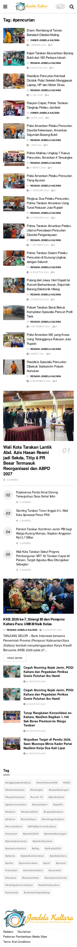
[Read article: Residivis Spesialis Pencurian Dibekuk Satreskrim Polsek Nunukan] (14, 367)
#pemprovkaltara (15, 848)
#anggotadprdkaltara (18, 782)
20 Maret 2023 (37, 167)
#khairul (10, 819)
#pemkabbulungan (55, 833)
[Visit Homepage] (31, 6)
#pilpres (10, 855)
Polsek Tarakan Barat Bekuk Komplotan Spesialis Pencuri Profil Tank (50, 311)
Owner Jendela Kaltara (44, 40)
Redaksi (8, 932)
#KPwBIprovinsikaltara (42, 826)
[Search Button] (72, 6)
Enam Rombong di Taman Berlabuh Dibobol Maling (44, 32)
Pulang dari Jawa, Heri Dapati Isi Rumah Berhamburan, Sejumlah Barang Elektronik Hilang (48, 284)
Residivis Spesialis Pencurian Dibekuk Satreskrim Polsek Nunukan (46, 366)
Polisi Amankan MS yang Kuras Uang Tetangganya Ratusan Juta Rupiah (49, 339)
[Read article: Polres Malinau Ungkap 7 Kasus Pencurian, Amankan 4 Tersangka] (14, 158)
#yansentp (11, 892)
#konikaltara (28, 819)
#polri (46, 863)
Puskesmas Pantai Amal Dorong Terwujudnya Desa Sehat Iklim (37, 494)
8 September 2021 (39, 326)
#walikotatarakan (48, 885)
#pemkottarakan (43, 841)
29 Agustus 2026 (51, 629)
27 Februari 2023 (39, 190)
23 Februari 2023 (39, 217)
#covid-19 (37, 797)
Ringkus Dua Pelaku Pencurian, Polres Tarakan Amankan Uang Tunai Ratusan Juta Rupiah (48, 203)
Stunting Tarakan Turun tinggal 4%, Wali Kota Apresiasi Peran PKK (42, 512)
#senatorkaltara (33, 870)
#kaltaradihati (29, 811)
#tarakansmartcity (56, 877)
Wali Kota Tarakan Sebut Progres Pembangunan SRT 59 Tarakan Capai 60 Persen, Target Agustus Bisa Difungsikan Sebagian (43, 557)
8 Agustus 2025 (38, 67)
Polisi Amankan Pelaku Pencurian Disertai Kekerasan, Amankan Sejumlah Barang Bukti (49, 130)
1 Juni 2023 (35, 145)
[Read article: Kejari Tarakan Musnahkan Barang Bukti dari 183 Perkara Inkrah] (14, 58)
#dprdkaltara (56, 797)
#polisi (9, 863)
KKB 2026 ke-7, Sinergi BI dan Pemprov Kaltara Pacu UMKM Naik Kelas (34, 621)
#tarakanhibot (30, 877)
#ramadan (11, 870)
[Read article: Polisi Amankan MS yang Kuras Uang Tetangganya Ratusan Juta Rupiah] (14, 340)
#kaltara (10, 811)
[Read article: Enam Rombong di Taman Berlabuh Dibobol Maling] (14, 35)
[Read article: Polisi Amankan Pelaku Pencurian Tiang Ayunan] (14, 181)
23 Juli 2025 (36, 94)
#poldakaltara (58, 855)
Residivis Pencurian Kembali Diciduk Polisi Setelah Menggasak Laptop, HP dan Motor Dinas (49, 80)
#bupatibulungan (59, 789)
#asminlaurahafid (47, 782)
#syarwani (55, 870)
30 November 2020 (40, 380)
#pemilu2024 (30, 833)
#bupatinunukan (15, 797)
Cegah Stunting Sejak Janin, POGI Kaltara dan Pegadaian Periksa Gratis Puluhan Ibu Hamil (48, 671)
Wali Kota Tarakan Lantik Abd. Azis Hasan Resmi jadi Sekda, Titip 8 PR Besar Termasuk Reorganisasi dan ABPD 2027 (27, 460)
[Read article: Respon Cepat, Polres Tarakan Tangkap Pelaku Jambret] (14, 108)
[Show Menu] (5, 6)
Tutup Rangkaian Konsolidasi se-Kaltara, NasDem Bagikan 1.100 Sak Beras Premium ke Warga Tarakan (48, 719)
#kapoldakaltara (53, 811)
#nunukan (11, 833)
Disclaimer (24, 932)
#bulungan (36, 789)
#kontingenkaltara (53, 819)
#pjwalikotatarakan (32, 855)
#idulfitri (58, 804)
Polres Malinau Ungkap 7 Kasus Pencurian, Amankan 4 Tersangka (49, 155)
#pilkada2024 (53, 848)
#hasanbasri (39, 804)
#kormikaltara (13, 826)
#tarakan (10, 877)
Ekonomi (13, 609)
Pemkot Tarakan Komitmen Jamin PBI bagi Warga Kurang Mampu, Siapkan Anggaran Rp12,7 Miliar (44, 533)
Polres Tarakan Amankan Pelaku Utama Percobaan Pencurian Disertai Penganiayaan (49, 230)
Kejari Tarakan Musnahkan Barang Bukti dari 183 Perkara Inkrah (50, 55)
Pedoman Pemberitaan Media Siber (25, 936)
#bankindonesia (15, 789)
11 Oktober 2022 (39, 244)
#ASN (66, 782)
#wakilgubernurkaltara (19, 885)
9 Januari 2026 (37, 44)
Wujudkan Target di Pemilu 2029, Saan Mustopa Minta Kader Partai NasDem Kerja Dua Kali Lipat (48, 743)
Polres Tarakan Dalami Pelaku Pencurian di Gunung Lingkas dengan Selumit (47, 257)
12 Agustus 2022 (39, 272)
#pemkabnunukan (16, 841)
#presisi (61, 863)
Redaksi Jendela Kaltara (45, 63)
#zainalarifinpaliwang (37, 892)
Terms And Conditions (17, 942)
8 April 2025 (36, 117)
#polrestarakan (28, 863)
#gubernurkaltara (16, 804)
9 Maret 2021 (36, 353)
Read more (17, 657)
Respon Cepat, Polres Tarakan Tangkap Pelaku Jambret (47, 105)
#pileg (35, 848)
